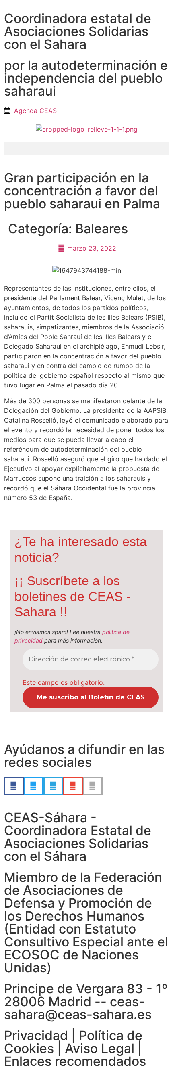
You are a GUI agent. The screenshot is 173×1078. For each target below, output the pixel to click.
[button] (86, 148)
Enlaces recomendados (75, 1061)
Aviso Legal (99, 1048)
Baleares (101, 229)
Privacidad (36, 1035)
